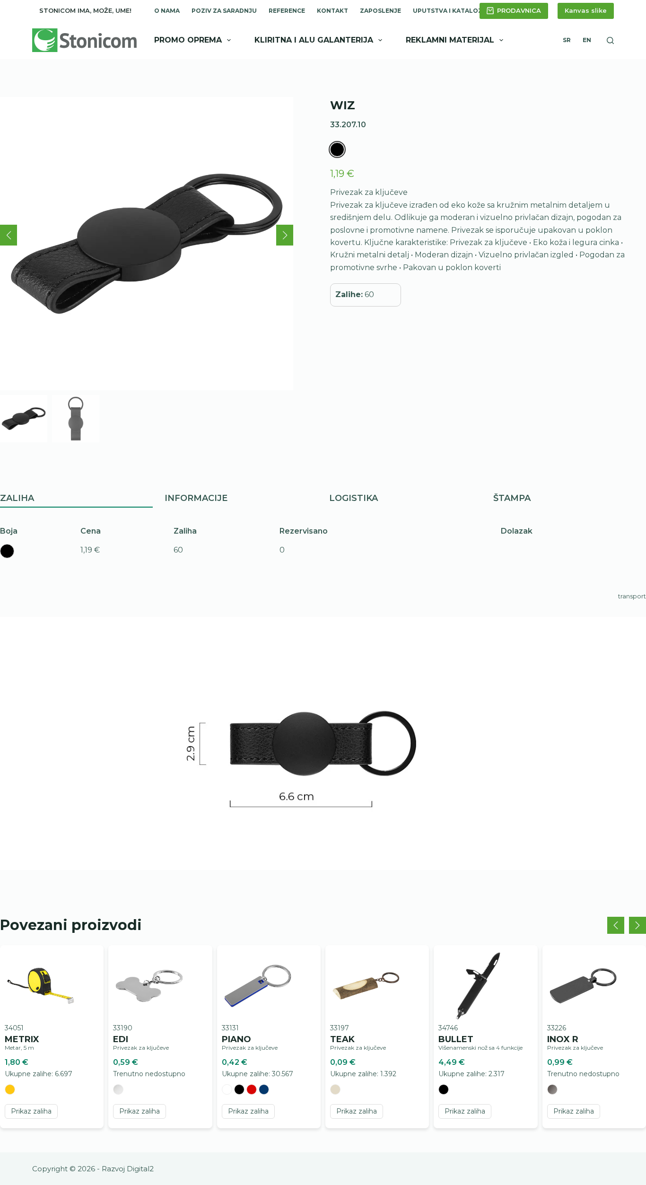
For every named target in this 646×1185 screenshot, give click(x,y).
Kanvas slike (586, 10)
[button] (8, 235)
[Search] (610, 40)
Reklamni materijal (450, 39)
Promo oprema (188, 39)
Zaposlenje (380, 10)
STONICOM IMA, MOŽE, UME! (85, 10)
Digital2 (140, 1168)
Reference (287, 10)
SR (567, 40)
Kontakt (332, 10)
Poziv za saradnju (224, 10)
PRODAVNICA (519, 10)
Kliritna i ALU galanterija (313, 39)
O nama (167, 10)
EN (587, 40)
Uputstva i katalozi (448, 10)
